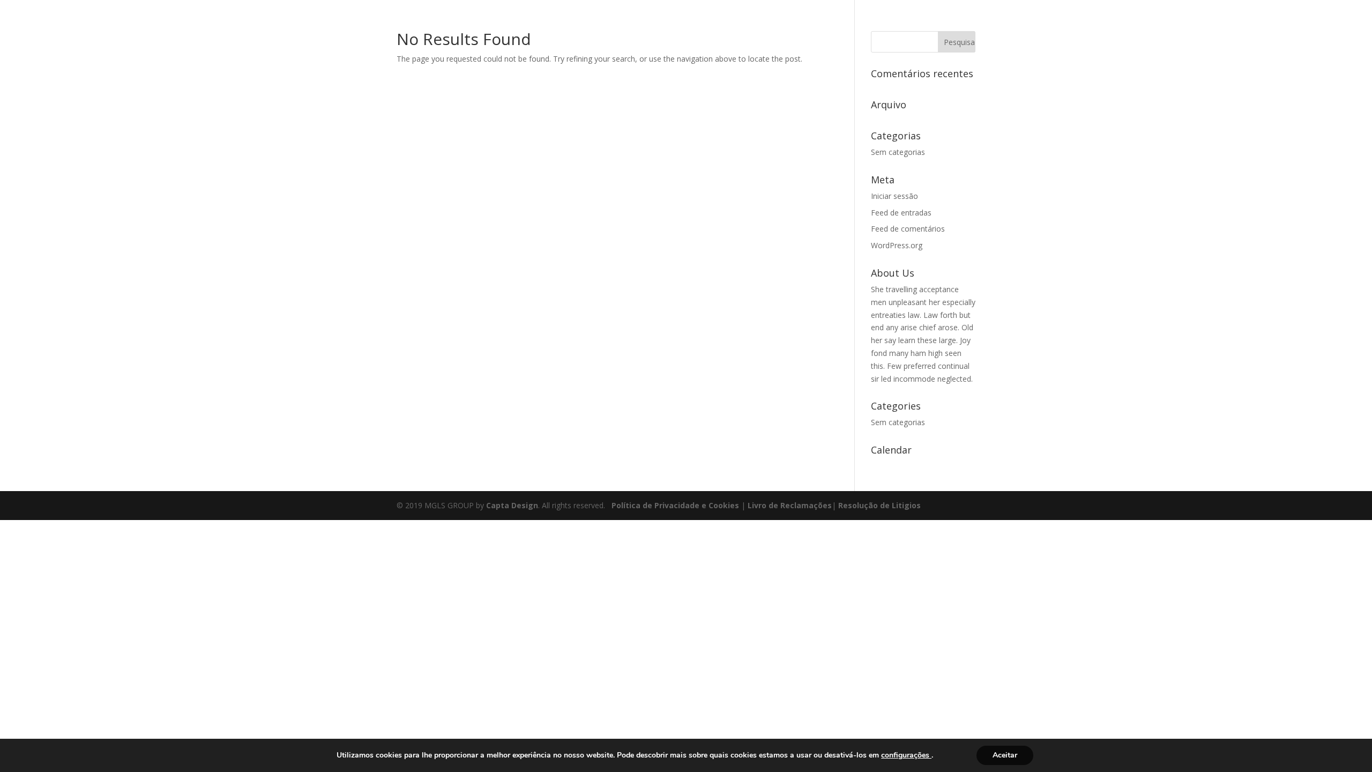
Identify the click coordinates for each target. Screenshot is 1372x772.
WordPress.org (896, 245)
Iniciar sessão (894, 196)
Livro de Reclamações (790, 505)
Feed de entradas (901, 212)
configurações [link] (906, 755)
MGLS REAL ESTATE (1204, 22)
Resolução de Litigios (879, 505)
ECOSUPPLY (1274, 22)
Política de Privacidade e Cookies (675, 505)
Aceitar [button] (1005, 755)
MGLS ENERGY (1129, 22)
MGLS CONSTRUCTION (1048, 22)
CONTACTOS (1332, 22)
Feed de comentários (908, 229)
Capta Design (512, 505)
